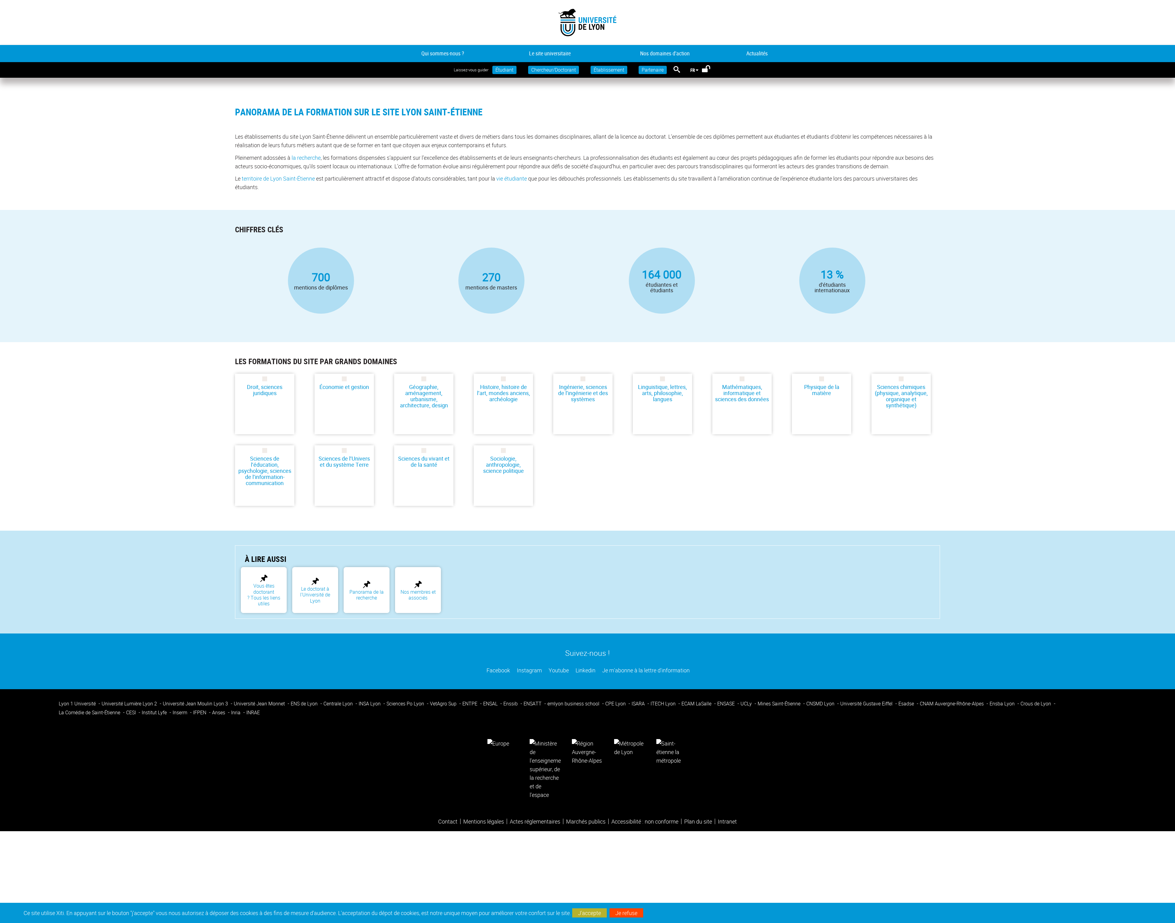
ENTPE (470, 703)
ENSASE (726, 703)
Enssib (511, 703)
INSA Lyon (370, 703)
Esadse (906, 703)
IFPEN (200, 712)
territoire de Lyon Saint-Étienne (278, 178)
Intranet (727, 821)
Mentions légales (483, 821)
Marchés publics (586, 821)
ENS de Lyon (305, 703)
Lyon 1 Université (78, 703)
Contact (447, 821)
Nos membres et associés (418, 595)
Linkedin (584, 670)
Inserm (180, 712)
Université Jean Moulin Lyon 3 (196, 703)
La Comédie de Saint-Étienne (90, 712)
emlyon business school (574, 703)
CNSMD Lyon (821, 703)
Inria (236, 712)
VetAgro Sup (444, 703)
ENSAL (491, 703)
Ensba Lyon (1003, 703)
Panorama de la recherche (366, 595)
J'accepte (589, 913)
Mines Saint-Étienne (780, 703)
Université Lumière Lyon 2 (130, 703)
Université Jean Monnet (260, 703)
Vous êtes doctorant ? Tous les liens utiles (263, 594)
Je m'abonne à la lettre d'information (645, 670)
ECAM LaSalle (697, 703)
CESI (131, 712)
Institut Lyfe (155, 712)
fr (692, 70)
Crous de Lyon (1036, 703)
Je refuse (626, 913)
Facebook (497, 670)
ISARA (639, 703)
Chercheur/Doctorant (553, 69)
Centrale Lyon (338, 703)
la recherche (306, 157)
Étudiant (504, 69)
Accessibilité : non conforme (644, 821)
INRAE (253, 712)
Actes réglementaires (535, 821)
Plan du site (698, 821)
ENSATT (533, 703)
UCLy (746, 703)
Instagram (529, 670)
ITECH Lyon (664, 703)
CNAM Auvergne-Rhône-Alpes (952, 703)
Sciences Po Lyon (405, 703)
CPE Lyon (616, 703)
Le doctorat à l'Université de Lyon (315, 594)
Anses (219, 712)
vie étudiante (511, 178)
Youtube (558, 670)
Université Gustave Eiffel (867, 703)
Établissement (609, 69)
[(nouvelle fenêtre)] (545, 768)
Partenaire (653, 69)
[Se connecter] (710, 70)
